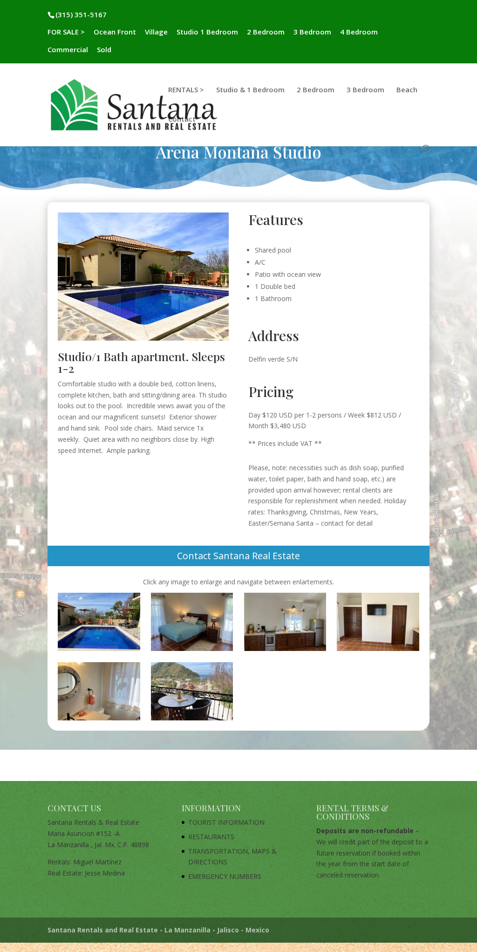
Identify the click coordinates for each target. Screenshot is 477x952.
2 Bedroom (266, 32)
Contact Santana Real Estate (238, 555)
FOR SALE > (66, 32)
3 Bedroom (312, 32)
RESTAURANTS (211, 836)
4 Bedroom (359, 32)
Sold (104, 50)
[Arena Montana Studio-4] (378, 650)
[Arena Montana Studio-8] (99, 650)
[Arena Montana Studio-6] (192, 720)
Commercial (68, 50)
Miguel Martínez (97, 861)
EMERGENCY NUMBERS (224, 876)
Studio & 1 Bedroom (250, 90)
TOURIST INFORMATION (226, 822)
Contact (182, 119)
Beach (406, 90)
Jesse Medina (105, 873)
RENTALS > (186, 90)
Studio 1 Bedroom (207, 32)
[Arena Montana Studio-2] (192, 650)
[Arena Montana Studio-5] (99, 720)
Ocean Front (115, 32)
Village (156, 32)
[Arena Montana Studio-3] (285, 650)
